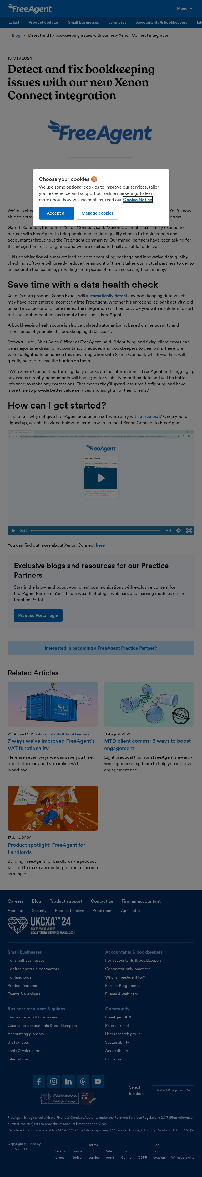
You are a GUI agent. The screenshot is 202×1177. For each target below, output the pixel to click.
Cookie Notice (137, 199)
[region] (101, 197)
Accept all (57, 213)
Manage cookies (97, 213)
